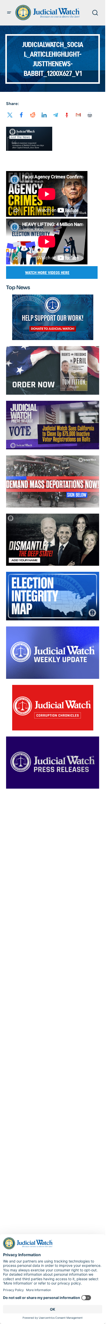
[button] (9, 13)
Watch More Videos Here (47, 272)
